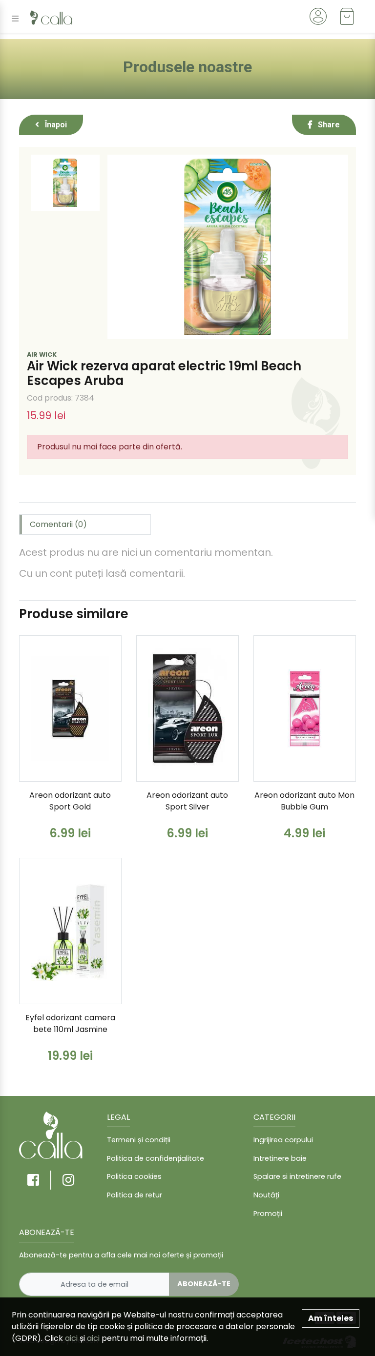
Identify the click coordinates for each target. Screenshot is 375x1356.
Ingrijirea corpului (283, 1140)
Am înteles (330, 1318)
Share (328, 124)
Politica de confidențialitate (155, 1158)
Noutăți (266, 1195)
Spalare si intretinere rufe (297, 1176)
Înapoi (55, 124)
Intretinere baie (280, 1158)
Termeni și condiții (138, 1140)
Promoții (267, 1213)
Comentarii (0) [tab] (58, 524)
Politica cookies (134, 1176)
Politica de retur (134, 1195)
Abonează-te (203, 1284)
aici (71, 1338)
